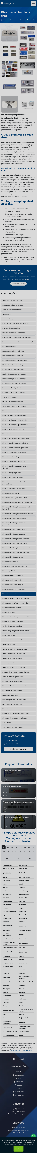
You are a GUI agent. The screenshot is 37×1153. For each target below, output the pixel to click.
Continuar (18, 1149)
